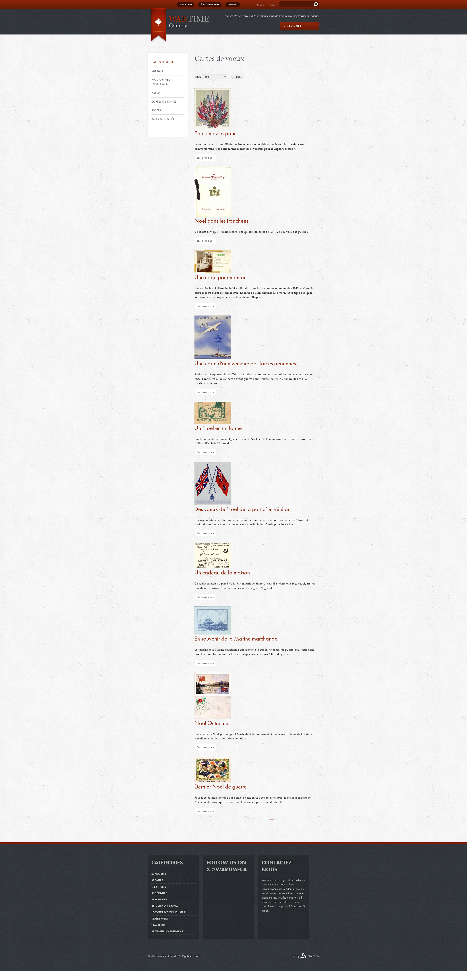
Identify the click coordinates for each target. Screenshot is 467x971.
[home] (179, 25)
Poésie (155, 93)
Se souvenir (159, 899)
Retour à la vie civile (164, 905)
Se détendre (159, 893)
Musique (157, 71)
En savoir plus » (205, 157)
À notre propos (210, 4)
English (260, 4)
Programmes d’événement (160, 82)
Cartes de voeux (162, 62)
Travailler (158, 925)
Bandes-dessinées (163, 119)
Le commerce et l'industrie (168, 912)
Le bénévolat (159, 918)
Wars (197, 76)
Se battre (157, 880)
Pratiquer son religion (167, 931)
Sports (156, 110)
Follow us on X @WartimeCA (227, 866)
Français (272, 4)
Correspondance (163, 101)
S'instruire (158, 886)
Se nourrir (158, 874)
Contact (233, 4)
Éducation (186, 4)
